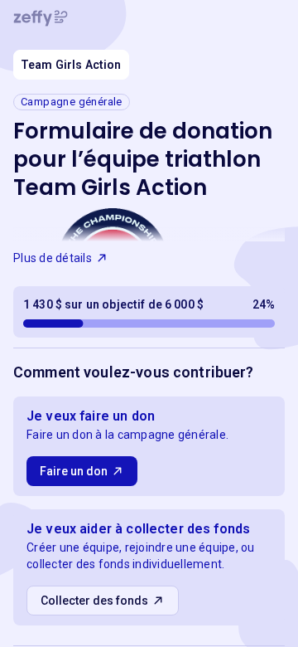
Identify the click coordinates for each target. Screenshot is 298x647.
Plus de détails (52, 258)
